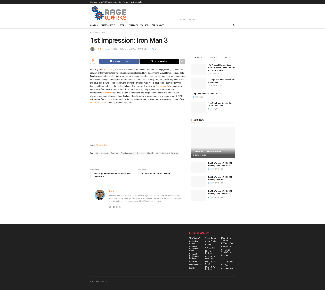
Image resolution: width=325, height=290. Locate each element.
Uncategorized (227, 268)
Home (92, 32)
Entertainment (108, 25)
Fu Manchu (107, 93)
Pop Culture (226, 247)
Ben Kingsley (161, 86)
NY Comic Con (227, 243)
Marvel (150, 153)
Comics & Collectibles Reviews (194, 256)
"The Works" (194, 238)
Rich (99, 49)
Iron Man (107, 69)
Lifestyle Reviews (209, 252)
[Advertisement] (188, 11)
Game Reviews (211, 238)
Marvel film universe (99, 102)
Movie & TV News (210, 263)
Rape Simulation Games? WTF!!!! (207, 94)
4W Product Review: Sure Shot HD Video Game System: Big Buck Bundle (221, 67)
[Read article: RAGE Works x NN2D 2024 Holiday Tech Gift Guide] (198, 167)
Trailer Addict (102, 145)
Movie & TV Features (210, 257)
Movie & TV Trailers (140, 49)
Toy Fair (224, 265)
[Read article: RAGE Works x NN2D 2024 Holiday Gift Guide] (198, 181)
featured (114, 153)
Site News (93, 2)
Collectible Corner (138, 25)
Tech (122, 25)
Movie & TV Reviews (210, 268)
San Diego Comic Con (226, 251)
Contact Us (117, 2)
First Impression (127, 153)
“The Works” (158, 25)
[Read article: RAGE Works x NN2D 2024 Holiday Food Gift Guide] (198, 195)
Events (192, 268)
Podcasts (126, 2)
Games (93, 25)
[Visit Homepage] (109, 13)
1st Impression (102, 153)
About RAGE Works (105, 2)
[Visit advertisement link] (137, 160)
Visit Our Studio (136, 2)
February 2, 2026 (200, 155)
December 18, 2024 (216, 169)
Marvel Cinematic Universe (167, 153)
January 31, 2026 (111, 49)
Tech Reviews (227, 262)
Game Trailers (211, 241)
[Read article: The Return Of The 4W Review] (213, 142)
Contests (193, 261)
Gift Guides (210, 248)
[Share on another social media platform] (182, 61)
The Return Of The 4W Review (207, 151)
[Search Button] (234, 25)
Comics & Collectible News (193, 249)
